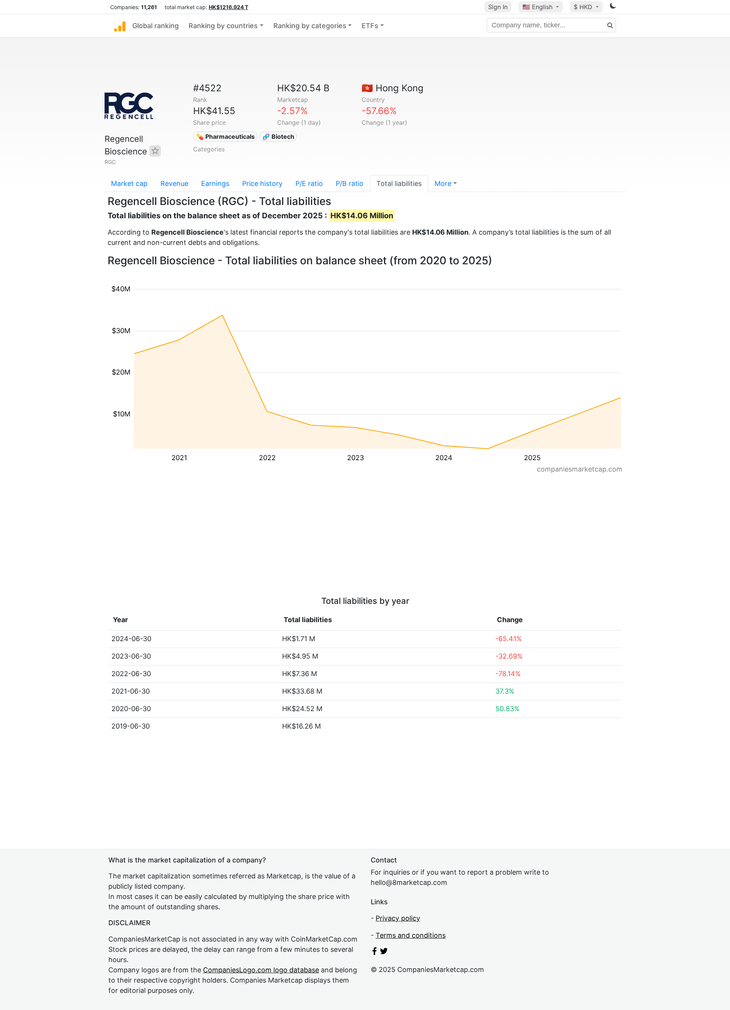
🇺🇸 (537, 7)
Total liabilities (399, 183)
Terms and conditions (411, 935)
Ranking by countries (223, 26)
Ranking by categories (309, 26)
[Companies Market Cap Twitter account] (384, 952)
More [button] (443, 183)
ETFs (370, 26)
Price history (262, 183)
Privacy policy (398, 918)
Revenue (174, 183)
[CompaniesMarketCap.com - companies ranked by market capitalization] (119, 26)
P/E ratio (309, 183)
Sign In (498, 7)
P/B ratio (349, 183)
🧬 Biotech (278, 136)
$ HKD (584, 7)
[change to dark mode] (613, 7)
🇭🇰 (393, 88)
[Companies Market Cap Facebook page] (374, 952)
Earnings (215, 183)
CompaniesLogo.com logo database (261, 970)
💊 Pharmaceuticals (225, 136)
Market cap (129, 183)
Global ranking (155, 26)
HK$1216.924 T (228, 7)
